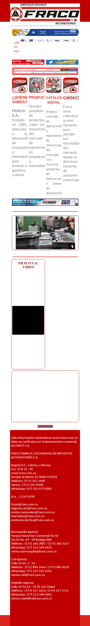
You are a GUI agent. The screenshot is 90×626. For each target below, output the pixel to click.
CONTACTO (72, 98)
